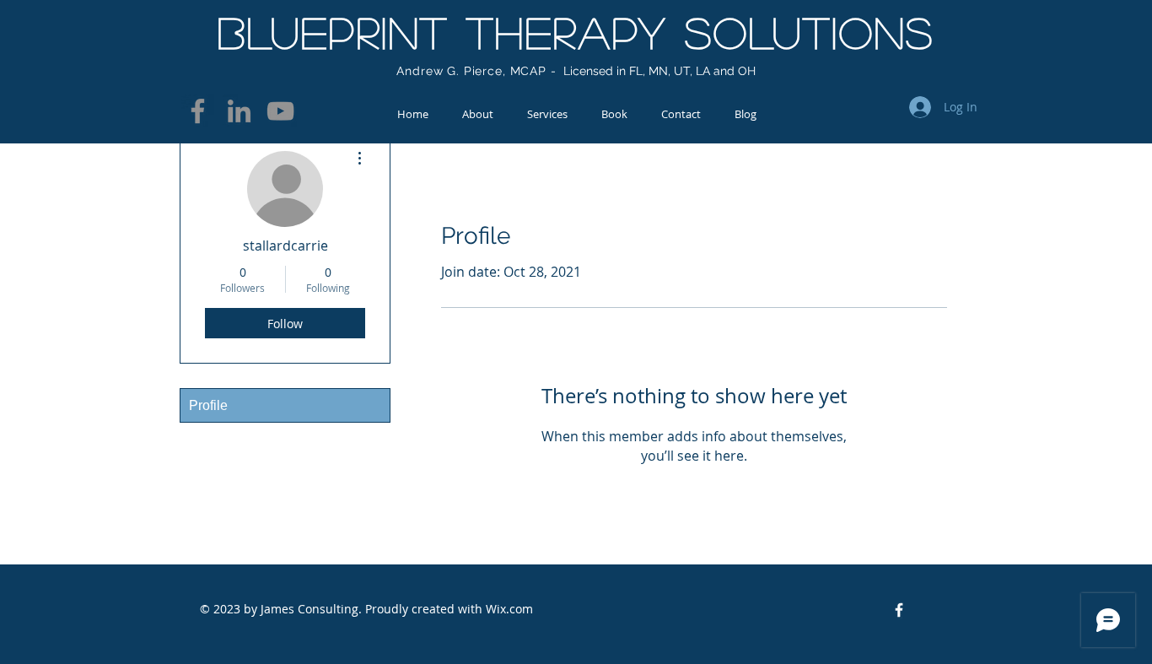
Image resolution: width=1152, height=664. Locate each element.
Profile (208, 405)
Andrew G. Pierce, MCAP (471, 71)
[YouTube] (280, 110)
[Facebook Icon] (899, 610)
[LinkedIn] (239, 110)
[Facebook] (197, 110)
